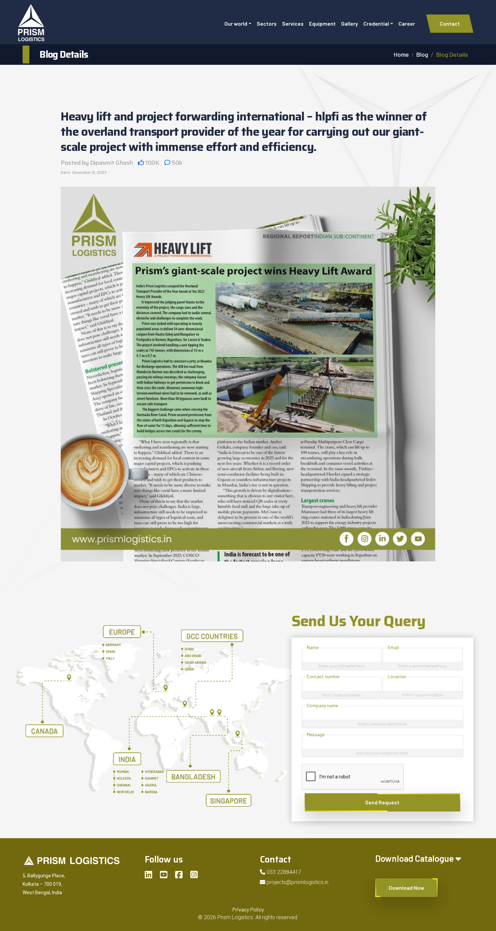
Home (401, 54)
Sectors (267, 23)
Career (406, 23)
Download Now (406, 887)
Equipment (322, 23)
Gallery (349, 23)
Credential (376, 23)
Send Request (382, 802)
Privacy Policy (248, 909)
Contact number (323, 676)
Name (313, 647)
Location (397, 676)
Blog (422, 54)
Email (393, 647)
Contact (450, 23)
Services (293, 23)
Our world (235, 23)
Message (316, 734)
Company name (322, 705)
